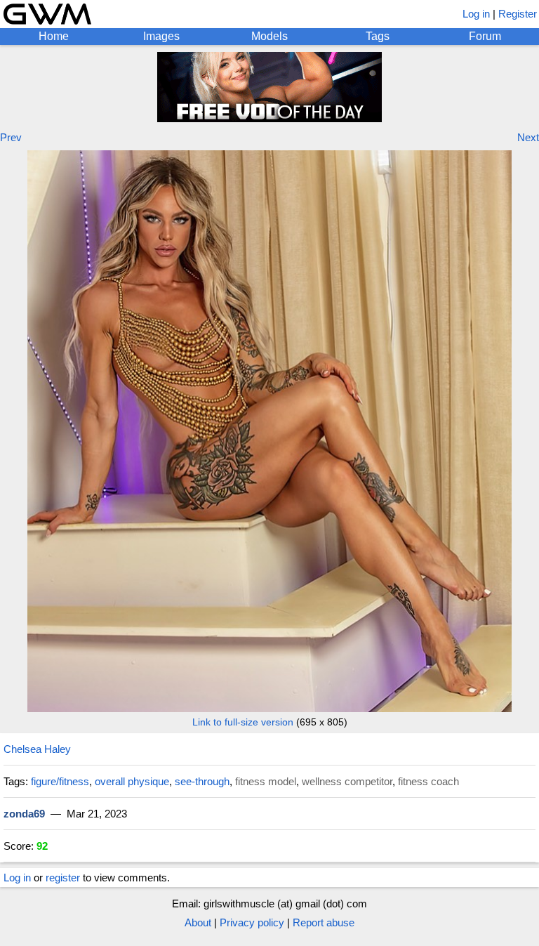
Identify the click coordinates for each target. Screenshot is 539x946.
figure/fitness (60, 781)
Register (517, 14)
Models (269, 36)
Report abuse (323, 922)
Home (54, 36)
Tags (378, 36)
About (198, 922)
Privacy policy (252, 922)
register (63, 877)
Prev (11, 137)
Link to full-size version (242, 722)
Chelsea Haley (37, 749)
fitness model (265, 781)
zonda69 (24, 814)
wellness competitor (347, 781)
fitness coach (428, 781)
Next (528, 137)
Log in (476, 14)
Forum (485, 36)
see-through (202, 781)
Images (161, 36)
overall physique (132, 781)
